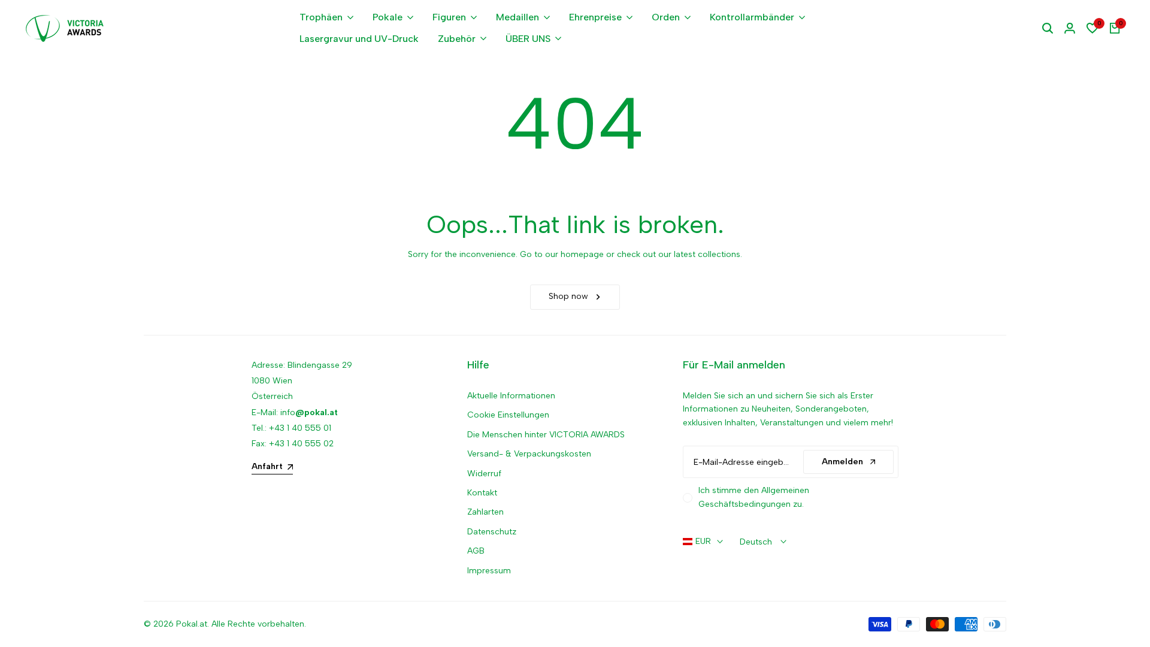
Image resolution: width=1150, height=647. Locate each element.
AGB (476, 551)
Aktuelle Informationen (511, 396)
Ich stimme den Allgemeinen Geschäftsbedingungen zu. (753, 497)
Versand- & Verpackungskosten (529, 454)
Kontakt (482, 493)
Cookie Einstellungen (508, 415)
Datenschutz (491, 532)
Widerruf (484, 473)
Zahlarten (485, 512)
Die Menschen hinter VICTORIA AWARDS (546, 435)
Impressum (489, 571)
